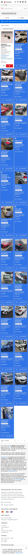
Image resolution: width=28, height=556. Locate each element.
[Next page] (21, 25)
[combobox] (26, 8)
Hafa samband (5, 527)
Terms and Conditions (18, 479)
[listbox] (14, 13)
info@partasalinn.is (12, 471)
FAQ (2, 529)
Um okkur (3, 525)
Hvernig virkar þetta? (6, 530)
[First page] (15, 25)
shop (8, 447)
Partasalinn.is (4, 457)
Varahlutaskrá (4, 532)
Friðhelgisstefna (19, 553)
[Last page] (24, 25)
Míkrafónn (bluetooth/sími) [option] (8, 13)
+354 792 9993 (8, 518)
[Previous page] (18, 25)
